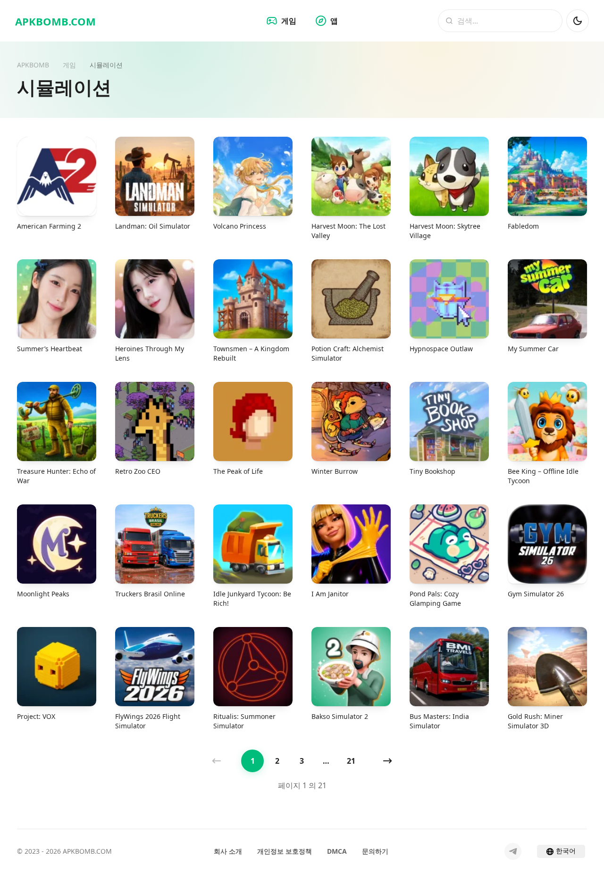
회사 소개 (228, 851)
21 (351, 761)
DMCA (337, 851)
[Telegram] (512, 851)
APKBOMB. (55, 21)
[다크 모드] (577, 20)
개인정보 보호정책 (284, 851)
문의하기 (375, 851)
